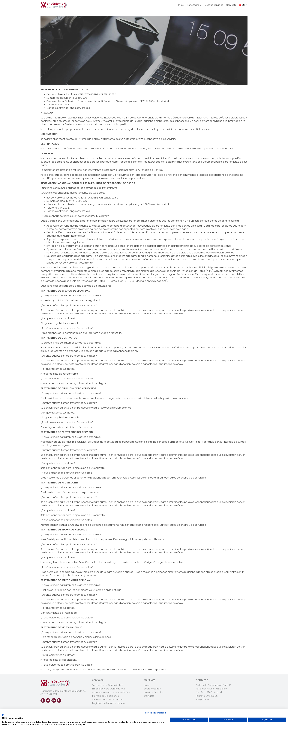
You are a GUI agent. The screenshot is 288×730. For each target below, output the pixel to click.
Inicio (181, 4)
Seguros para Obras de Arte (107, 699)
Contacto (231, 4)
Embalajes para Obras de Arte (108, 688)
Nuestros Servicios (213, 4)
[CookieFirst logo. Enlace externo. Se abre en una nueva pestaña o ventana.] (3, 715)
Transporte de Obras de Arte (107, 685)
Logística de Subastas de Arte (108, 703)
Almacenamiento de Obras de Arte (111, 692)
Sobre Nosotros (152, 688)
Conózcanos (194, 4)
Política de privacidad (155, 713)
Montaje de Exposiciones (105, 695)
